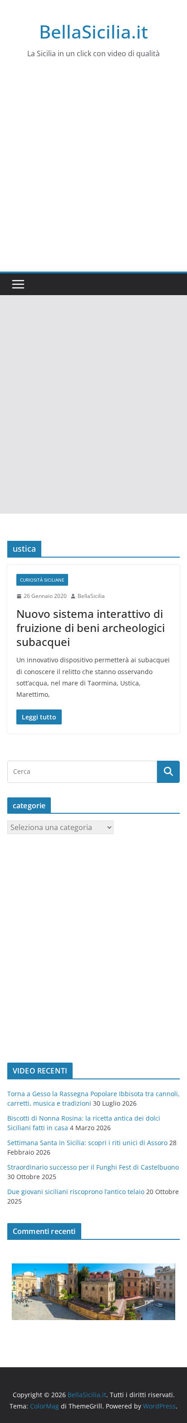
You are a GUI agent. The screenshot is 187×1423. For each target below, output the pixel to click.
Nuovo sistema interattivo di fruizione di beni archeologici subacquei (90, 627)
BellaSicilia (91, 596)
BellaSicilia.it (93, 31)
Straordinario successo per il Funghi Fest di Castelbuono (93, 1167)
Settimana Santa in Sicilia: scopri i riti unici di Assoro (87, 1142)
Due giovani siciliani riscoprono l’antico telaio (75, 1191)
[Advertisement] (93, 173)
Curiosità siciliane (42, 580)
